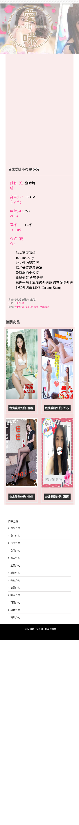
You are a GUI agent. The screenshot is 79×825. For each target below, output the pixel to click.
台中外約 (15, 535)
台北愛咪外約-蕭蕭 (57, 496)
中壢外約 (15, 528)
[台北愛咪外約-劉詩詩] (39, 105)
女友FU (29, 306)
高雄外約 (15, 617)
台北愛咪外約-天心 (57, 408)
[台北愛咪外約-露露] (21, 364)
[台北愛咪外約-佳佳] (21, 452)
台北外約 (19, 303)
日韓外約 (15, 587)
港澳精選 (44, 306)
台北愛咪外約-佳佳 (21, 496)
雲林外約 (15, 610)
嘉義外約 (15, 557)
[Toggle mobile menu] (71, 6)
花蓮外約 (15, 602)
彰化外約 (15, 572)
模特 (36, 306)
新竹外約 (15, 580)
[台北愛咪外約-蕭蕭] (57, 452)
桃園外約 (15, 595)
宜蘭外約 (15, 565)
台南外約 (15, 550)
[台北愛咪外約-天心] (57, 364)
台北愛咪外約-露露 (21, 408)
